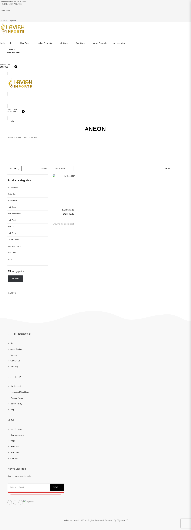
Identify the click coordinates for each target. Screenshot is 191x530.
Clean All (43, 169)
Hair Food (12, 220)
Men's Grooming (14, 246)
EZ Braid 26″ (68, 209)
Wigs (10, 259)
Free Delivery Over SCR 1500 (13, 1)
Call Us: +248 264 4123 (11, 4)
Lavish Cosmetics (45, 43)
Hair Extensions (14, 214)
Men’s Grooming (100, 43)
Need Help (5, 10)
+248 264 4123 (13, 52)
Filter (13, 168)
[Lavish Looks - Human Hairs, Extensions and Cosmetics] (12, 28)
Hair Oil (11, 227)
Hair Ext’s (24, 43)
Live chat (10, 50)
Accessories (119, 43)
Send (55, 487)
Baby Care (12, 194)
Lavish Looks (6, 43)
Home (10, 137)
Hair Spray (12, 233)
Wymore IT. (122, 520)
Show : (167, 169)
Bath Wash (12, 201)
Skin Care (80, 43)
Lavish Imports (70, 520)
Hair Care (63, 43)
